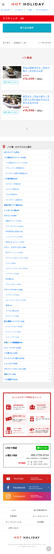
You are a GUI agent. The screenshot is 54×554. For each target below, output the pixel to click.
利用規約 (13, 516)
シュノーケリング (14, 237)
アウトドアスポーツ (42, 10)
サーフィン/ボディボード (17, 258)
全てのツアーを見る (11, 152)
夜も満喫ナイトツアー (14, 321)
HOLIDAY (28, 4)
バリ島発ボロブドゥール (15, 157)
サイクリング (12, 316)
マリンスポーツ (13, 284)
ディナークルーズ (14, 327)
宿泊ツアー (10, 374)
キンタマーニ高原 (14, 200)
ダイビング (10, 216)
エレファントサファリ (16, 300)
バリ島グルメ (11, 353)
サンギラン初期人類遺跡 (17, 173)
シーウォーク (12, 274)
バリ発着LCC (11, 379)
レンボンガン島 (11, 210)
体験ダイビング (14, 221)
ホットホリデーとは (13, 522)
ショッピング (11, 364)
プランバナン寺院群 (15, 168)
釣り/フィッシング (14, 253)
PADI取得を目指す (14, 231)
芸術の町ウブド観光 (13, 205)
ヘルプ (13, 510)
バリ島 (29, 10)
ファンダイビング (14, 226)
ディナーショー (13, 332)
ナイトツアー (12, 337)
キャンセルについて (40, 516)
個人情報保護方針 (40, 510)
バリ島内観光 (11, 179)
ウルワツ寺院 (12, 189)
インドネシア (19, 10)
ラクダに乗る (12, 311)
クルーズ (11, 263)
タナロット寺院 (13, 184)
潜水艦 (10, 279)
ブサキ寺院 (11, 194)
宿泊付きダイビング (15, 242)
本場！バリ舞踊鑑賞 (13, 342)
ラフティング (12, 295)
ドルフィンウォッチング (17, 268)
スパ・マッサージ (12, 348)
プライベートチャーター (15, 369)
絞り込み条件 (27, 28)
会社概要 (40, 522)
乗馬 (9, 305)
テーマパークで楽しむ (14, 358)
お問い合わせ (13, 528)
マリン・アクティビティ (15, 247)
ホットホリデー (5, 10)
